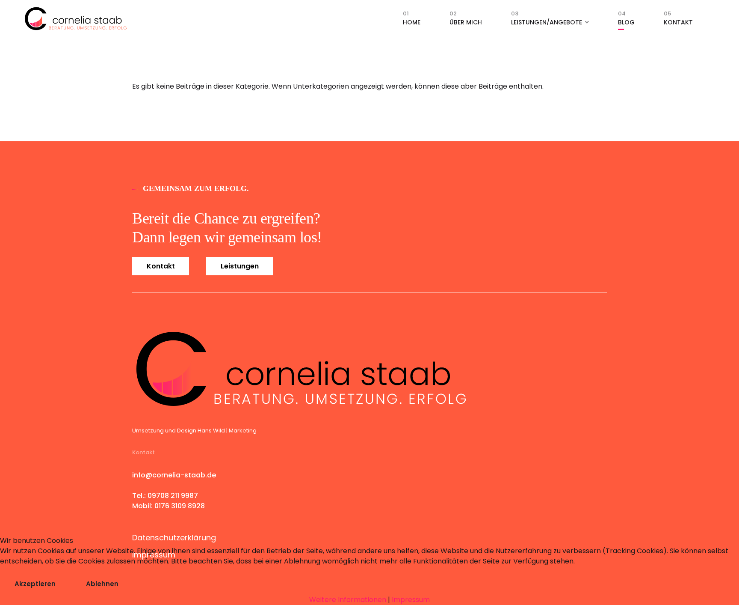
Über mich (465, 20)
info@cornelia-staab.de (174, 475)
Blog (626, 20)
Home (411, 20)
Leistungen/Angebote (546, 20)
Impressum (411, 600)
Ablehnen (102, 583)
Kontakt (678, 20)
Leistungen (240, 266)
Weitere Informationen (347, 600)
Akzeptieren (35, 583)
